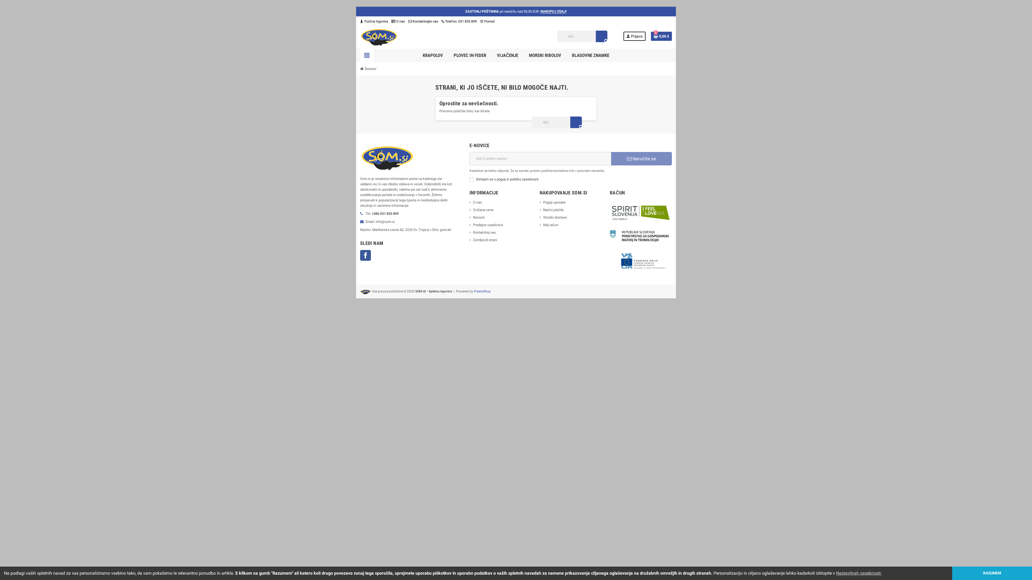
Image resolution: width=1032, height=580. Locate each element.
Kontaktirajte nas (425, 21)
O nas (400, 21)
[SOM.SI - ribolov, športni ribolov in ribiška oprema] (379, 36)
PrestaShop (482, 291)
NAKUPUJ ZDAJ (553, 11)
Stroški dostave (555, 217)
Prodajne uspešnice (488, 225)
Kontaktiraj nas (484, 232)
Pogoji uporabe (554, 202)
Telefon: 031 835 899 (461, 21)
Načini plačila (553, 210)
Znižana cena (483, 210)
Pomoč (487, 21)
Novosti (479, 217)
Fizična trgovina (376, 21)
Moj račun (550, 225)
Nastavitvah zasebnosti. (859, 573)
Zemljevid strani (485, 240)
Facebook (365, 255)
